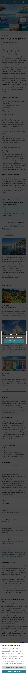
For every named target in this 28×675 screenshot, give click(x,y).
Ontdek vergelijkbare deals (14, 341)
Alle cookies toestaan (14, 671)
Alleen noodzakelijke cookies (14, 667)
